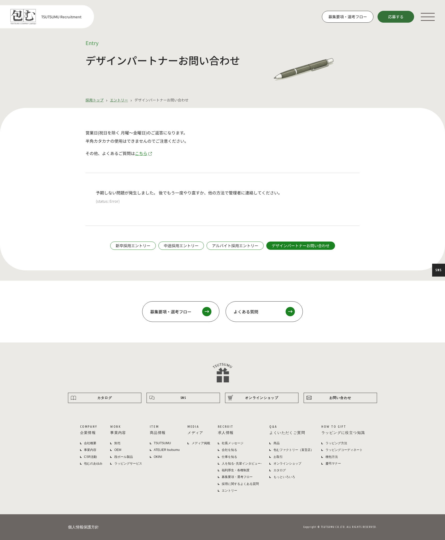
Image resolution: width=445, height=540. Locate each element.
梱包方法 (332, 457)
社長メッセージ (232, 443)
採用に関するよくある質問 (240, 484)
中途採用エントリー (181, 245)
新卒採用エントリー (133, 245)
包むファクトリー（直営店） (293, 450)
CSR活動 (90, 457)
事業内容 (90, 450)
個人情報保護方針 (83, 527)
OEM (117, 450)
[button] (428, 17)
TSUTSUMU (162, 443)
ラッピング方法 (336, 443)
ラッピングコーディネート (344, 450)
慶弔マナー (333, 463)
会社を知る (229, 450)
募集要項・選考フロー (347, 16)
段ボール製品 (123, 457)
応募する (396, 16)
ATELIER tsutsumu (167, 450)
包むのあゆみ (93, 463)
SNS (438, 270)
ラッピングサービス (128, 463)
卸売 (117, 443)
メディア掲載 (201, 443)
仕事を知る (229, 457)
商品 (276, 443)
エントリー (229, 490)
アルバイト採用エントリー (235, 245)
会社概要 (90, 443)
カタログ (104, 397)
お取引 (278, 457)
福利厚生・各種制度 (236, 470)
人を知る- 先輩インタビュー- (242, 463)
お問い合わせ (340, 397)
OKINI (158, 457)
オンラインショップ (261, 397)
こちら (141, 153)
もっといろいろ (284, 477)
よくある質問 (246, 311)
